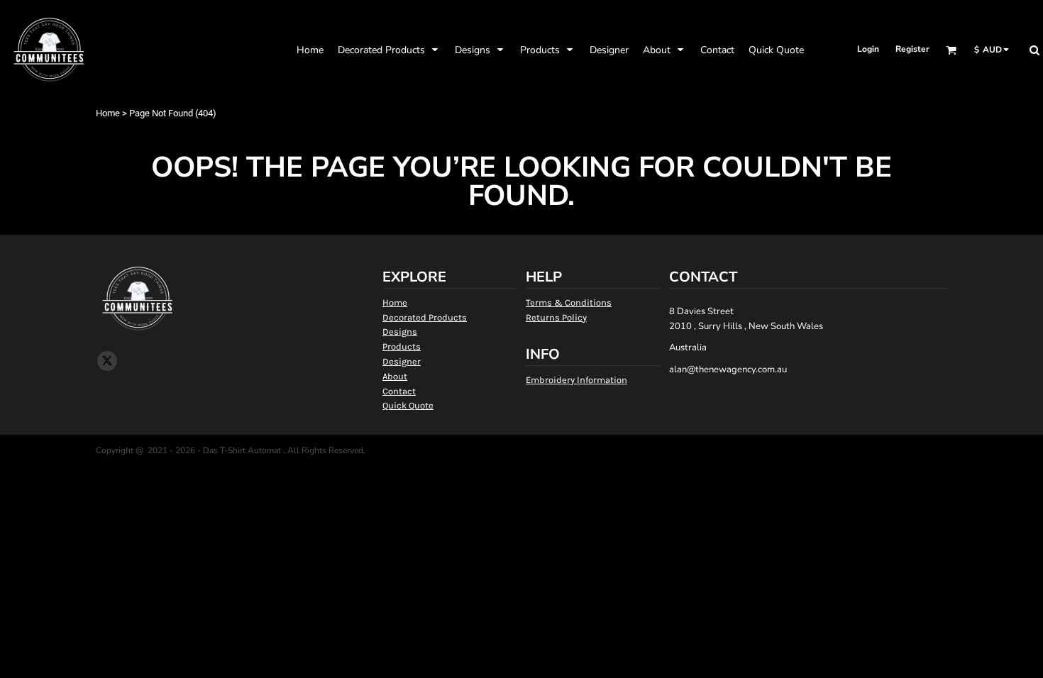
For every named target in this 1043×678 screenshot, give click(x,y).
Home (108, 113)
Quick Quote (408, 405)
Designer (401, 361)
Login (868, 49)
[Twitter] (107, 361)
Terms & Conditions (569, 302)
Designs (399, 331)
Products (401, 346)
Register (912, 49)
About (394, 376)
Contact (399, 391)
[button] (389, 49)
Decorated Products (424, 317)
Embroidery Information (576, 379)
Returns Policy (556, 317)
